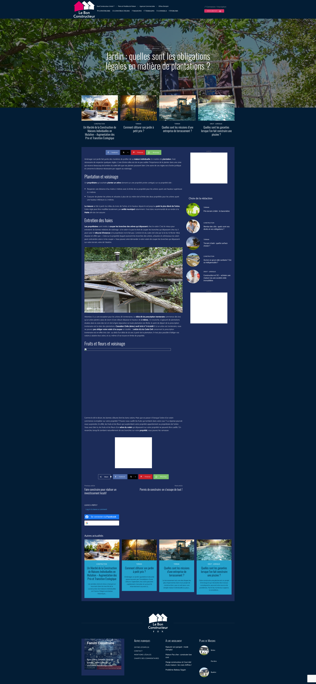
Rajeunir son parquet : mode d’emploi (177, 648)
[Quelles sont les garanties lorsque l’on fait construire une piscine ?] (216, 108)
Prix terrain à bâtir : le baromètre (217, 211)
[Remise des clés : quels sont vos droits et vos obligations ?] (193, 226)
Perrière (214, 661)
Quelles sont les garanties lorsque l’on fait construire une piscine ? (216, 131)
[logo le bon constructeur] (84, 9)
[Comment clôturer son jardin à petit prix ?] (138, 108)
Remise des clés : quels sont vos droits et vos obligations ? (217, 228)
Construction (99, 124)
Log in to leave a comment (96, 509)
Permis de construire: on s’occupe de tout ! (161, 489)
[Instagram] (157, 631)
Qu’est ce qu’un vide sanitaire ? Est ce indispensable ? (217, 261)
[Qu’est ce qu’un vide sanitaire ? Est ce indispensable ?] (193, 260)
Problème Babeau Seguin (176, 670)
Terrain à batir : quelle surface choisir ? (215, 245)
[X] (162, 631)
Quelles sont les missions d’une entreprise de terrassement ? (177, 129)
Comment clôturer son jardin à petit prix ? (138, 129)
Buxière (213, 672)
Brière (213, 650)
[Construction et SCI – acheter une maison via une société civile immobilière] (193, 276)
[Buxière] (204, 672)
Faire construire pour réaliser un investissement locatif (100, 491)
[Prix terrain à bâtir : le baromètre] (193, 210)
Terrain (167, 48)
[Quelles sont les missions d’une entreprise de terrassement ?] (177, 108)
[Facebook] (153, 631)
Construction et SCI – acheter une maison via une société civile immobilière (217, 278)
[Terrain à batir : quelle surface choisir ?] (193, 243)
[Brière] (204, 650)
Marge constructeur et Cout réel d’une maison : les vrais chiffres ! (179, 664)
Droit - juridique (153, 48)
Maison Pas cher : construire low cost (179, 656)
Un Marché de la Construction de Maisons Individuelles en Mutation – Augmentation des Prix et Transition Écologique (99, 132)
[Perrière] (204, 661)
